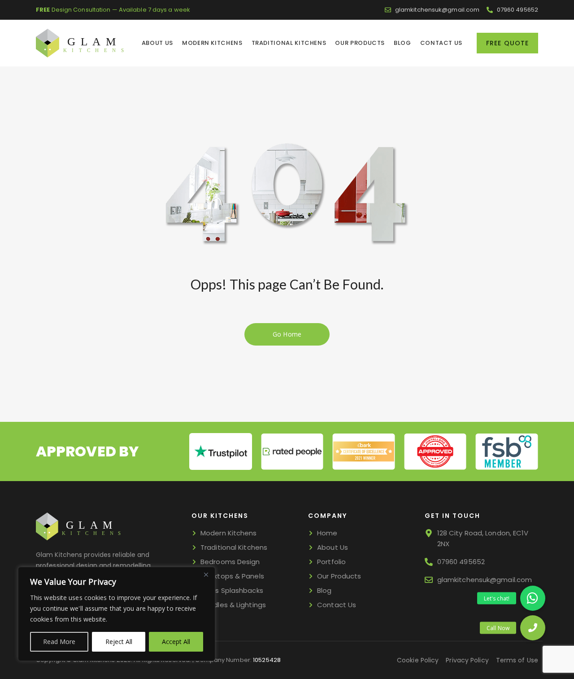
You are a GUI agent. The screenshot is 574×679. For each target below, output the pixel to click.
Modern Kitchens (212, 43)
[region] (116, 614)
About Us (157, 43)
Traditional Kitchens (289, 43)
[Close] (205, 574)
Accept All (176, 641)
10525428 (267, 660)
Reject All (118, 641)
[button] (532, 627)
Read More (59, 641)
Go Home (287, 334)
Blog (402, 43)
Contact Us (441, 43)
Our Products (360, 43)
